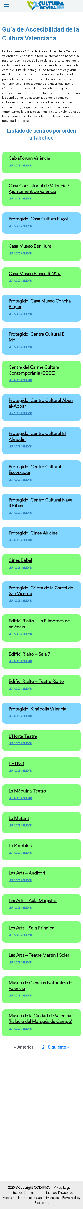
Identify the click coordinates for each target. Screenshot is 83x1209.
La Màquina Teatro (27, 790)
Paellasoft (41, 1202)
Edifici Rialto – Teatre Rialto (36, 681)
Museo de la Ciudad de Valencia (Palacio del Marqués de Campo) (40, 1018)
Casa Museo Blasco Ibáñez (35, 273)
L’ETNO (16, 763)
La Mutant (19, 818)
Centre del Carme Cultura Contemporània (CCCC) (34, 370)
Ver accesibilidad (20, 165)
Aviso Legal (62, 1187)
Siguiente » (58, 1047)
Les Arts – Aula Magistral (33, 900)
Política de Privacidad (57, 1192)
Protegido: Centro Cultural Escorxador (35, 469)
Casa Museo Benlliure (30, 246)
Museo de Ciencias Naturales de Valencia (40, 985)
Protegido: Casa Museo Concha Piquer (40, 303)
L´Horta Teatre (23, 736)
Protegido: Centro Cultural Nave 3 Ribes (40, 503)
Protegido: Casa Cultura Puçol (38, 218)
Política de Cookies (21, 1192)
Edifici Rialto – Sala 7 (29, 654)
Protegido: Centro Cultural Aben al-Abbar (41, 403)
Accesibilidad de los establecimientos (31, 1197)
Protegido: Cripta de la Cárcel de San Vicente (41, 590)
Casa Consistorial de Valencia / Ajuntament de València (39, 188)
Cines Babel (20, 560)
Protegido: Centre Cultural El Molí (37, 337)
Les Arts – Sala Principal (32, 927)
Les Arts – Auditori (27, 873)
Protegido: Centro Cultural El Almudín (37, 436)
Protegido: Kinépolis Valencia (37, 708)
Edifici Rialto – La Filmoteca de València (39, 623)
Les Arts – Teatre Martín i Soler (39, 955)
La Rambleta (21, 845)
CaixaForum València (29, 158)
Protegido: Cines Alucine (33, 533)
